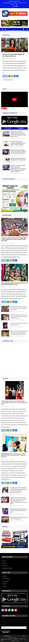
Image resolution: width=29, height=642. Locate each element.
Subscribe (5, 632)
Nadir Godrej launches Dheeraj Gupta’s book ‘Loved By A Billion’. (19, 518)
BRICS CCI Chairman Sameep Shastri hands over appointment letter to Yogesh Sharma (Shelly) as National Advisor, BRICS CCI (18, 168)
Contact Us (16, 2)
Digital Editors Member (7, 568)
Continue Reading (9, 79)
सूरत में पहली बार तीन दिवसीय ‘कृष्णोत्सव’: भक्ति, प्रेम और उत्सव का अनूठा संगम (19, 324)
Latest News (8, 128)
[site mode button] (24, 29)
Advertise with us (22, 2)
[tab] (8, 128)
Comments (21, 128)
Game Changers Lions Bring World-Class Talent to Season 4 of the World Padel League (18, 151)
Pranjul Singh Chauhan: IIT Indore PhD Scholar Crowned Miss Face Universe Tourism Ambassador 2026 (14, 402)
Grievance (5, 586)
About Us (5, 563)
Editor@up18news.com (7, 2)
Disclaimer (5, 583)
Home (4, 560)
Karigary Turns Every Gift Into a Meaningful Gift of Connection (18, 159)
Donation (12, 4)
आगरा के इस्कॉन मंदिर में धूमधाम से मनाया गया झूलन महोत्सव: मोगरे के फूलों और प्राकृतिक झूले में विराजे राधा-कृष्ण (14, 283)
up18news (14, 58)
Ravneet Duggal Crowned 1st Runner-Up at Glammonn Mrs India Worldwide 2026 (19, 510)
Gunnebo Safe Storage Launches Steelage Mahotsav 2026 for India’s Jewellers (18, 143)
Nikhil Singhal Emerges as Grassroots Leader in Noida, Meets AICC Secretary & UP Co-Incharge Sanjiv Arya (13, 455)
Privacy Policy (5, 581)
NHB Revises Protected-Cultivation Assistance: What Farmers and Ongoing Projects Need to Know (18, 134)
